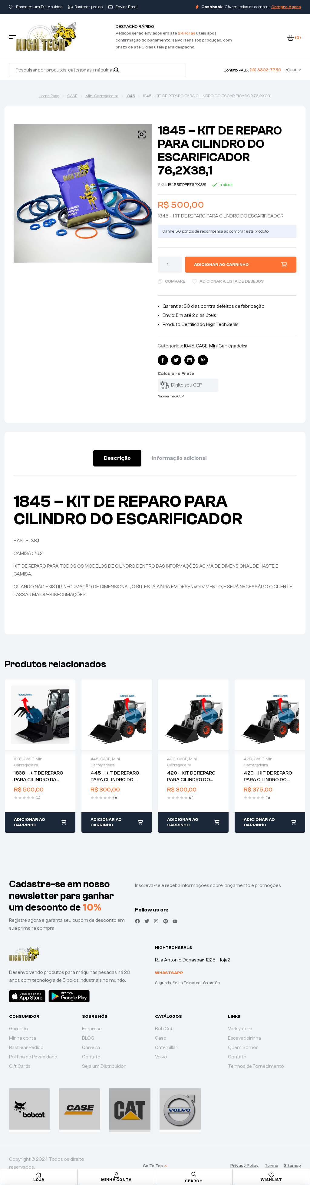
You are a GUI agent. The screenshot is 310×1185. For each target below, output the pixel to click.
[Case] (80, 1109)
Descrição (117, 458)
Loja (38, 1179)
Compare (175, 281)
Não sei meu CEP (171, 396)
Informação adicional (179, 458)
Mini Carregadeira (101, 96)
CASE (72, 96)
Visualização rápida (40, 715)
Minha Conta (116, 1179)
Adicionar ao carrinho (221, 264)
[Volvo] (180, 1109)
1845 (130, 96)
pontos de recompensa (202, 231)
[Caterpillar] (129, 1109)
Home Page (49, 96)
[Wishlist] (271, 1175)
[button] (141, 134)
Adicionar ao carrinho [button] (29, 822)
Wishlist (271, 1179)
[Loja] (38, 1175)
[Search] (116, 70)
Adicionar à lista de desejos (232, 281)
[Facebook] (137, 921)
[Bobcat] (29, 1109)
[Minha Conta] (116, 1175)
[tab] (117, 458)
